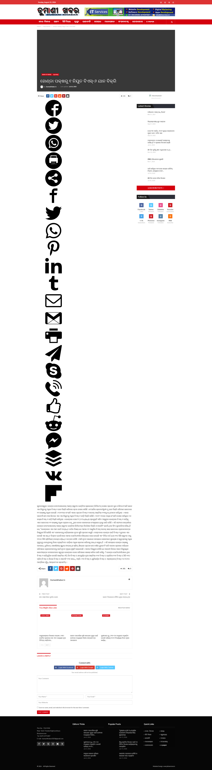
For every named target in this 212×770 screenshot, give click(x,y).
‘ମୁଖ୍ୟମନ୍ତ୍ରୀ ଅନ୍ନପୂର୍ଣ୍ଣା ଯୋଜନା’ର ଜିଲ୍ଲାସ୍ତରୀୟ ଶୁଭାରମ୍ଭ (127, 732)
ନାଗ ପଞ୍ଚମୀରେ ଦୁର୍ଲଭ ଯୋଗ (48, 597)
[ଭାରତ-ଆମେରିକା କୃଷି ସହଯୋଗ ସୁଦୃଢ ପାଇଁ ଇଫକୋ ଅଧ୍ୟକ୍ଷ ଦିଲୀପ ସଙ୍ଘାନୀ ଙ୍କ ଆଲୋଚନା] (84, 623)
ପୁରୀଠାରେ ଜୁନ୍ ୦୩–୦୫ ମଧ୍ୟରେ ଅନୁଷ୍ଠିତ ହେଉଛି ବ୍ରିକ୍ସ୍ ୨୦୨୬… (92, 744)
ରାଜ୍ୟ (56, 22)
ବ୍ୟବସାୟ (55, 74)
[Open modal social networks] (53, 186)
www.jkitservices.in (169, 766)
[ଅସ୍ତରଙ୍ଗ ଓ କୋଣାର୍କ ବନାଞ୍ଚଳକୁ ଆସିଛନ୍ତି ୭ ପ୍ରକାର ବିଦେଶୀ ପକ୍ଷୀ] (141, 142)
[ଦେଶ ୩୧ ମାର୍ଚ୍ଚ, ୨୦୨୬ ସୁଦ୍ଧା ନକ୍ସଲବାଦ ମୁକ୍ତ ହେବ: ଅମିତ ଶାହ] (141, 133)
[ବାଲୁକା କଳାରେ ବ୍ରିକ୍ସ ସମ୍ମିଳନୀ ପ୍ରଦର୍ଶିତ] (77, 755)
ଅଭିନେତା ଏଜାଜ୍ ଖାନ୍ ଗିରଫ (156, 112)
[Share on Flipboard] (53, 501)
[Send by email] (53, 308)
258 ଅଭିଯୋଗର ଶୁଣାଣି (155, 159)
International (77, 615)
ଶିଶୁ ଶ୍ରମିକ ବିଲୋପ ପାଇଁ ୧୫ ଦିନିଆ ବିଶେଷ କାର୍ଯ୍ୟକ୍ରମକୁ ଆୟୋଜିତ (128, 744)
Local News (45, 615)
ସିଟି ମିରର (66, 22)
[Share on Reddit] (53, 431)
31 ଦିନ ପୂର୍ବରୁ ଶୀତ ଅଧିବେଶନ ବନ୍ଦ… (159, 150)
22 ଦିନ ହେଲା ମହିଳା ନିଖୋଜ (156, 178)
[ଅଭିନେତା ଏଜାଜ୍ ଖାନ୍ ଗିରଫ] (141, 114)
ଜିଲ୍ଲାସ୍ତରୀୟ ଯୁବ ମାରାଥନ (156, 122)
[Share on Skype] (53, 378)
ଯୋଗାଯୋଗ (137, 22)
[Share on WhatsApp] (53, 151)
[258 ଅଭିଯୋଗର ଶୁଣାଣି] (141, 161)
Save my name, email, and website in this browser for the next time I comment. (64, 707)
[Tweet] (53, 133)
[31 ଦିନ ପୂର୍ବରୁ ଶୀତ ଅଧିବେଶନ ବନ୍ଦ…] (141, 152)
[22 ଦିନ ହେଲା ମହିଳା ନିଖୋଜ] (141, 180)
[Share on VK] (53, 483)
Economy (106, 615)
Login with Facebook (66, 667)
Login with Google (86, 667)
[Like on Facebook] (53, 413)
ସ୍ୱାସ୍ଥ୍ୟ (76, 22)
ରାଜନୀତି (86, 22)
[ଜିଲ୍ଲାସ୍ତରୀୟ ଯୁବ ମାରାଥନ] (141, 124)
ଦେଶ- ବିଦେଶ (44, 22)
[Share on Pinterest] (53, 256)
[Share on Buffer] (53, 466)
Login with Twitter (106, 667)
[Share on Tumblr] (53, 291)
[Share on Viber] (53, 396)
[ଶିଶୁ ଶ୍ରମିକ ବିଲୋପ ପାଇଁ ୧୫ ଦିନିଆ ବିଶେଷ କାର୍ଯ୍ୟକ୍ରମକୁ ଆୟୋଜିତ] (113, 744)
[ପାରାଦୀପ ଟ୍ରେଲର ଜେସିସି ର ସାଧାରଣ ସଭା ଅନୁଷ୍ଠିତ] (113, 755)
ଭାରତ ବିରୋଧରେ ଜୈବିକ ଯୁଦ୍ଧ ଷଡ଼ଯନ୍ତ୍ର (116, 597)
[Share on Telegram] (53, 361)
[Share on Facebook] (53, 116)
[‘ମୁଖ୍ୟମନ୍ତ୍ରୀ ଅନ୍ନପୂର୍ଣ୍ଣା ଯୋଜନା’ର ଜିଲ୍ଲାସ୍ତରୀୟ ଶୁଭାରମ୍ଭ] (113, 732)
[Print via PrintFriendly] (53, 168)
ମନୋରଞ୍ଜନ (110, 22)
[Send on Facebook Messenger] (53, 448)
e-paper (150, 22)
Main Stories (46, 74)
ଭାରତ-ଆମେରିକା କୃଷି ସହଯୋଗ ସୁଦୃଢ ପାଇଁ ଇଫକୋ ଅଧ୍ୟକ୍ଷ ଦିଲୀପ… (93, 732)
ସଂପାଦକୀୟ (123, 22)
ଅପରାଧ (97, 22)
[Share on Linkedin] (53, 273)
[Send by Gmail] (53, 326)
